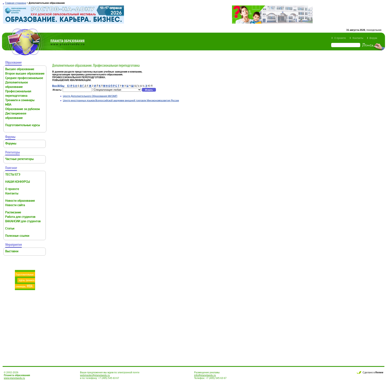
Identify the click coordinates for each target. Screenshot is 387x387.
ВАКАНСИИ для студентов (23, 221)
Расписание (13, 212)
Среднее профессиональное (24, 78)
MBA (8, 104)
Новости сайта (15, 205)
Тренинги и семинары (19, 100)
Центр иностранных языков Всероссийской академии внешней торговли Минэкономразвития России (121, 100)
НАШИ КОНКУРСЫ (17, 182)
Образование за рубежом (22, 109)
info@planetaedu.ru (205, 375)
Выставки (11, 251)
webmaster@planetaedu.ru (95, 375)
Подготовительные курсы (22, 125)
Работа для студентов (20, 217)
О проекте (12, 189)
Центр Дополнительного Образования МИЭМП (90, 96)
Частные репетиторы (19, 159)
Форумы (10, 143)
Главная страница (15, 3)
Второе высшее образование (25, 73)
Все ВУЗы (58, 85)
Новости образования (20, 200)
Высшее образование (19, 69)
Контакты (11, 193)
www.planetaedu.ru (14, 378)
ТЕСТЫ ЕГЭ (12, 174)
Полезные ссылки (17, 236)
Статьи (9, 228)
